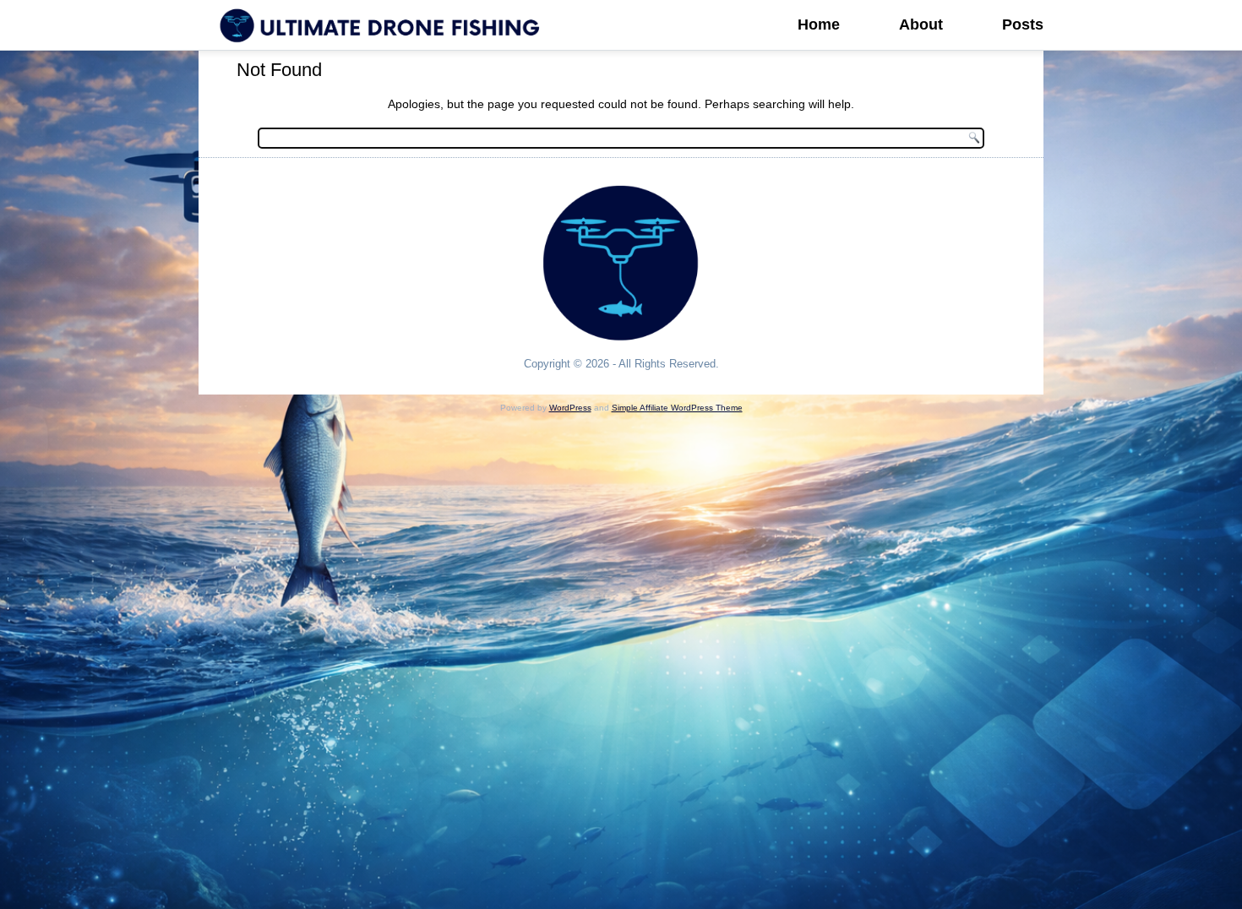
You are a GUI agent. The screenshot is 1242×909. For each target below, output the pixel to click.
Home (819, 24)
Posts (1022, 24)
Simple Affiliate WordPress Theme (677, 407)
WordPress (570, 407)
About (921, 24)
